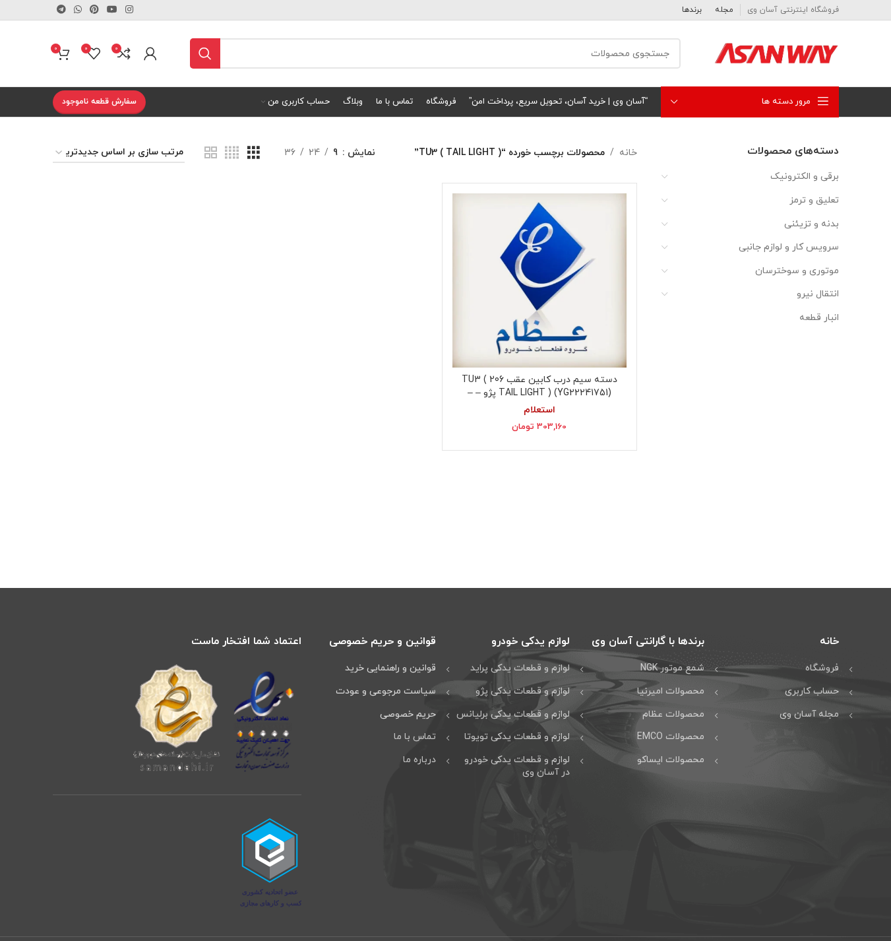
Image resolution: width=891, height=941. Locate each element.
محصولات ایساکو (670, 760)
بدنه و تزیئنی (811, 224)
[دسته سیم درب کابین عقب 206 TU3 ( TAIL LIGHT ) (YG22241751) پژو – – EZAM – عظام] (539, 280)
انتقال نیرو (818, 294)
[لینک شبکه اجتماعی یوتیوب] (112, 10)
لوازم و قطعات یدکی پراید (520, 668)
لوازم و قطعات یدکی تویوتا (517, 736)
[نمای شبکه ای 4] (232, 153)
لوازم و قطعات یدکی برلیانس (513, 714)
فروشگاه (822, 668)
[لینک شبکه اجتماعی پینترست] (94, 10)
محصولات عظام (673, 714)
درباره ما (419, 760)
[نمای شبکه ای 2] (210, 153)
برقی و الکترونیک (804, 176)
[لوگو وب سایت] (776, 52)
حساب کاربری (812, 691)
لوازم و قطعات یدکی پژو (523, 691)
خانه (628, 152)
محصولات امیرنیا (670, 691)
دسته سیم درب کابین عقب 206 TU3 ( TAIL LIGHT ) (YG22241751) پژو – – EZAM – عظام (539, 392)
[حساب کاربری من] (150, 53)
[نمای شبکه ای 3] (253, 153)
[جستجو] (205, 53)
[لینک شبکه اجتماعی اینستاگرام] (129, 10)
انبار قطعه (819, 317)
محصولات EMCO (670, 736)
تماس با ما (415, 736)
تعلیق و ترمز (814, 200)
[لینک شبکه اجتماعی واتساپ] (78, 10)
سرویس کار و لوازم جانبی (789, 247)
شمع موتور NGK (672, 668)
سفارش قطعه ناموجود (99, 101)
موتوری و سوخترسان (797, 271)
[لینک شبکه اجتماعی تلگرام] (61, 10)
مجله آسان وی (809, 714)
